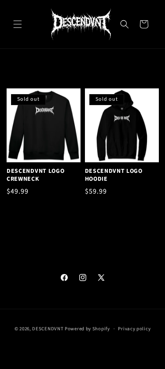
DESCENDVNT (47, 328)
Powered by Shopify (87, 328)
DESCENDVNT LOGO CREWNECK (35, 175)
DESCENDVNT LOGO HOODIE (114, 175)
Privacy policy (134, 328)
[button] (17, 24)
